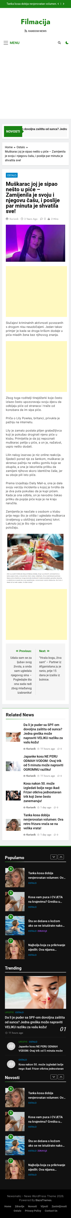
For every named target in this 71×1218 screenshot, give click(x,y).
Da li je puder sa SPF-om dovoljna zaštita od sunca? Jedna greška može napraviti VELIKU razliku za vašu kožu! (43, 733)
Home (7, 1206)
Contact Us (51, 1210)
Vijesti (44, 1206)
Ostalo (11, 175)
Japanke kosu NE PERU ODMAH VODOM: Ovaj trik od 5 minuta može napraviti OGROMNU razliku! (41, 1051)
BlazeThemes (43, 1200)
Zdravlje (42, 931)
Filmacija (35, 21)
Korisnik (14, 219)
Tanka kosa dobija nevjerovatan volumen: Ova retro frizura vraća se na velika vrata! (32, 4)
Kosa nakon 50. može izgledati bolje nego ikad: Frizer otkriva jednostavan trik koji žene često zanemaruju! (42, 792)
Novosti (32, 1206)
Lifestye (9, 1012)
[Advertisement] (35, 83)
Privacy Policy (33, 1210)
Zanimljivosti (59, 1206)
